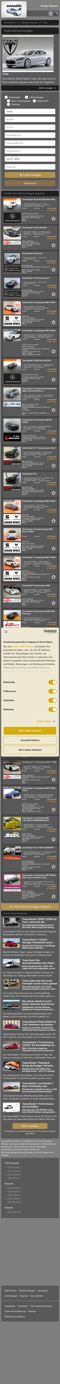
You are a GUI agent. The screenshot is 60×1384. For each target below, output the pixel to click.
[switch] (52, 691)
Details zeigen (44, 721)
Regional (24, 1296)
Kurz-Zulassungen (21, 100)
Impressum (22, 1306)
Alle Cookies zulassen (30, 730)
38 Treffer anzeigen (30, 174)
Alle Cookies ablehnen (30, 750)
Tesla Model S (14, 1171)
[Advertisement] (30, 1251)
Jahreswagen (36, 97)
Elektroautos (10, 1290)
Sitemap (32, 1311)
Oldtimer (16, 104)
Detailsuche (30, 183)
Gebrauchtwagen (29, 22)
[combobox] (6, 111)
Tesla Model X (14, 1174)
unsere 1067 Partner (23, 646)
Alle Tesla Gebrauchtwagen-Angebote (30, 906)
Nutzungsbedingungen (41, 1306)
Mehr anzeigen (30, 1125)
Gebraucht (42, 100)
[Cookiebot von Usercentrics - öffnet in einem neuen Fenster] (44, 632)
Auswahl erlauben (30, 740)
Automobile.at (10, 22)
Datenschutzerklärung (15, 1311)
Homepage (10, 1306)
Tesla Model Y (14, 1178)
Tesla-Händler (14, 1212)
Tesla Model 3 (14, 1167)
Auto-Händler (36, 1296)
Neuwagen (14, 97)
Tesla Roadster (15, 1202)
